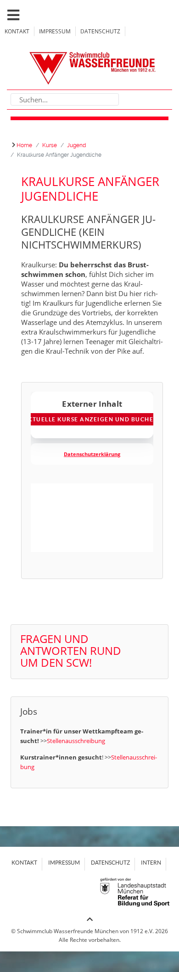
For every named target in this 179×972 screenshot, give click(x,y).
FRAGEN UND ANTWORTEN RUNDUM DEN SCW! (70, 650)
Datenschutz (100, 31)
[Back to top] (89, 919)
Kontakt (17, 31)
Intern (151, 863)
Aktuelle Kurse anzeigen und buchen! (92, 419)
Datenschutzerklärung (92, 454)
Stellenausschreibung (76, 741)
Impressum (55, 31)
